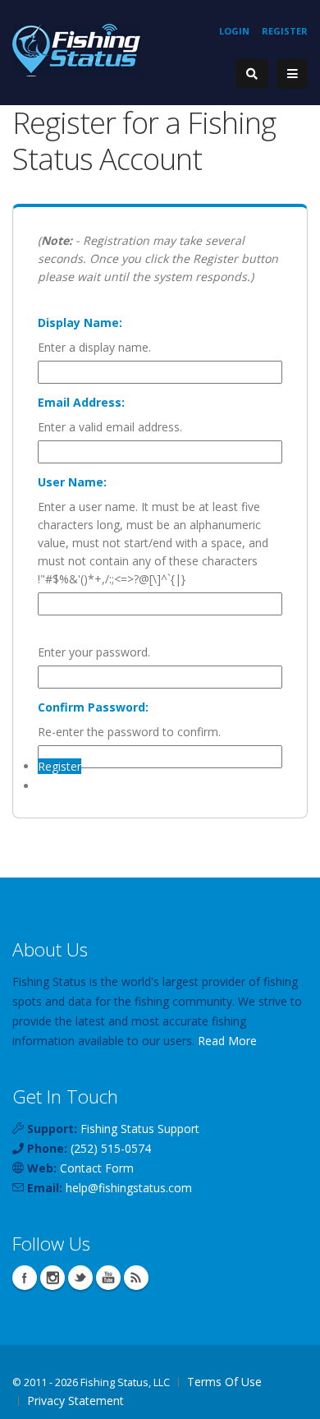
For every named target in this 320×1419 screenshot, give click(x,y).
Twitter (80, 1277)
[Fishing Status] (76, 49)
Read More (227, 1040)
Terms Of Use (224, 1381)
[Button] (292, 74)
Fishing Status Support (139, 1128)
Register (285, 31)
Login (234, 31)
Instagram (52, 1277)
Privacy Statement (75, 1400)
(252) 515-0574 (111, 1148)
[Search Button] (251, 73)
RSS (136, 1277)
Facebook (24, 1277)
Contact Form (97, 1168)
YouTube (108, 1277)
